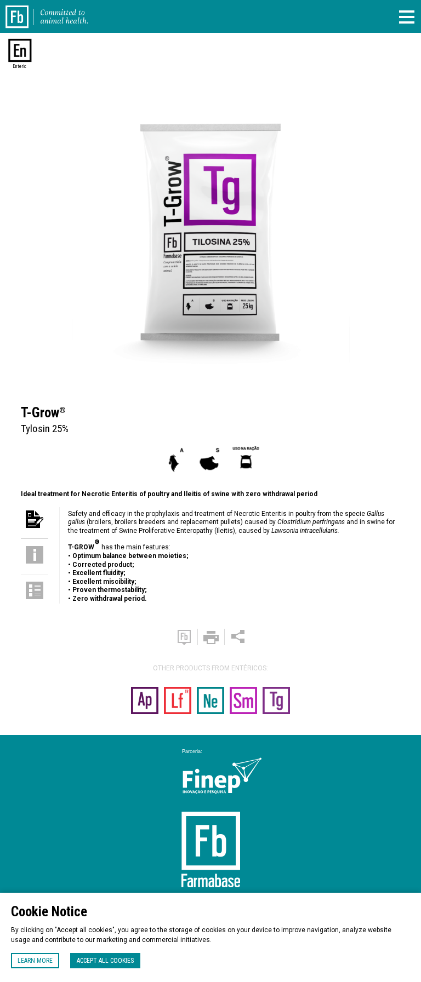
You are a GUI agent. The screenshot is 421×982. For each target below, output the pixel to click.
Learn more (35, 960)
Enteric (19, 66)
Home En (23, 9)
